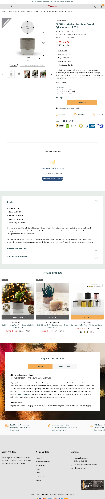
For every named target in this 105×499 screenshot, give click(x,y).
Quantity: (59, 97)
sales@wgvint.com (80, 468)
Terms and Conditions (43, 462)
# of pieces (60, 87)
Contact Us (40, 476)
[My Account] (94, 6)
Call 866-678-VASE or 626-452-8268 (85, 464)
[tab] (50, 338)
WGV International (62, 21)
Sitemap (38, 480)
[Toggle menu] (3, 6)
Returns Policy (64, 366)
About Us (39, 458)
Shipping (40, 366)
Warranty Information (17, 248)
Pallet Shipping (23, 394)
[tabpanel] (18, 305)
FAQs (38, 469)
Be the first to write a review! (52, 179)
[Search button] (11, 6)
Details (10, 202)
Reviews (39, 473)
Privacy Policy (40, 465)
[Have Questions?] (92, 485)
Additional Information (17, 256)
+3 (94, 332)
